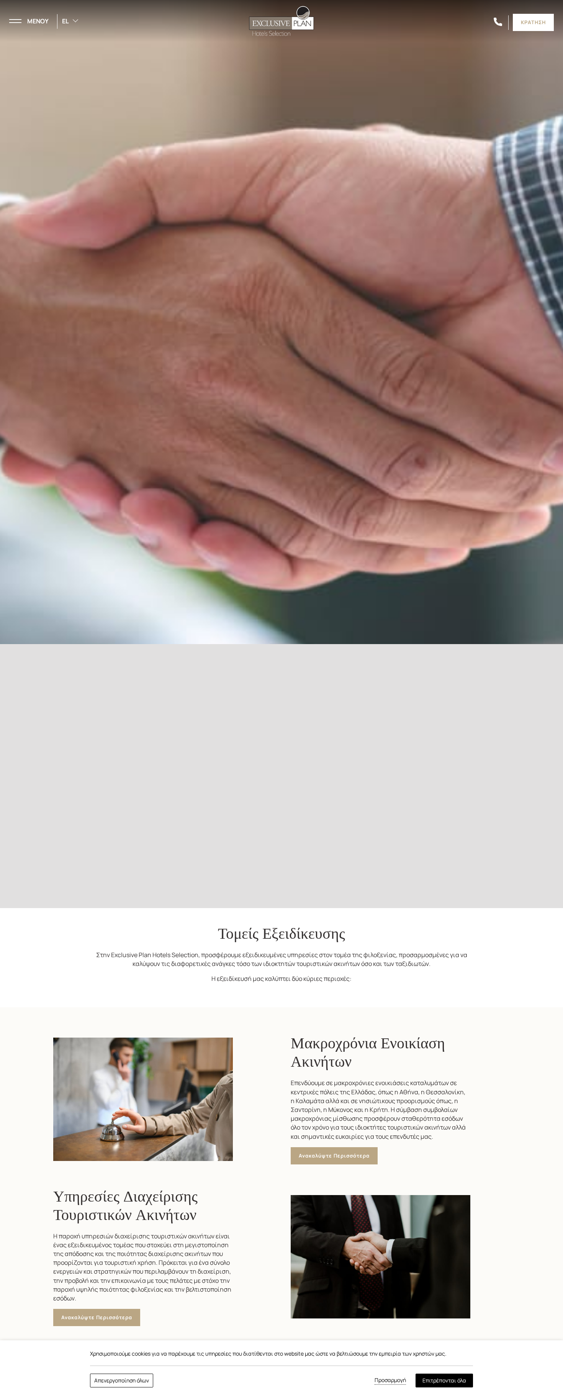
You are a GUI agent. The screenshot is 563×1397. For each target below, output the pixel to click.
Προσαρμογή (390, 1380)
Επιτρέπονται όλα (444, 1380)
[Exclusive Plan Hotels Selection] (281, 20)
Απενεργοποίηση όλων (121, 1380)
